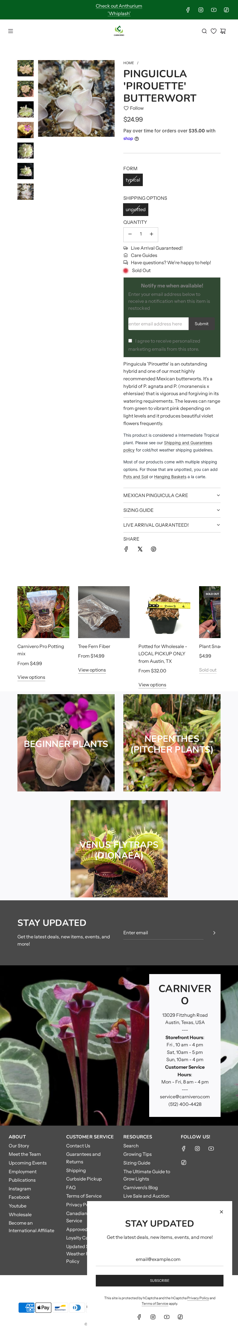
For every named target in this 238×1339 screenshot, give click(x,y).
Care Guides (144, 255)
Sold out (208, 670)
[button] (28, 637)
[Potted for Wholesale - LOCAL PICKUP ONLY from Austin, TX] (164, 612)
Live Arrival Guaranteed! (157, 248)
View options (31, 677)
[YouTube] (213, 10)
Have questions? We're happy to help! (171, 262)
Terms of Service (155, 1303)
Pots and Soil (135, 476)
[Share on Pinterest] (153, 550)
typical (133, 180)
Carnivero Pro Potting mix (40, 650)
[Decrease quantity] (130, 235)
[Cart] (223, 31)
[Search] (204, 31)
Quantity (135, 222)
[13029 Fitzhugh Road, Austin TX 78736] (119, 1045)
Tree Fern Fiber (94, 646)
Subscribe (160, 1280)
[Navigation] (10, 31)
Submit (201, 323)
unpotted (136, 209)
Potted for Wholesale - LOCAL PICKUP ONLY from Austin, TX (162, 653)
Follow (137, 108)
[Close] (221, 1211)
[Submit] (214, 932)
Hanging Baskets (170, 476)
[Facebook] (188, 10)
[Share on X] (140, 550)
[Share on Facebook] (126, 550)
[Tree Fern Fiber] (104, 612)
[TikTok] (226, 10)
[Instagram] (200, 10)
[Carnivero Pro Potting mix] (43, 612)
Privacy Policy (198, 1298)
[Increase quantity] (151, 235)
